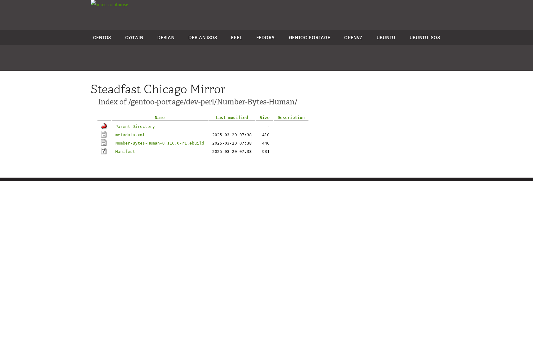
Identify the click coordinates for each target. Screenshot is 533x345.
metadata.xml (130, 135)
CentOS (102, 37)
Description (291, 117)
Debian (165, 37)
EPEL (236, 37)
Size (265, 117)
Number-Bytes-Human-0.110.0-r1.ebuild (159, 143)
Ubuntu (386, 37)
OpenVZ (353, 37)
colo (117, 4)
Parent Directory (135, 126)
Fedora (265, 37)
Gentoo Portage (309, 37)
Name (160, 117)
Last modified (232, 117)
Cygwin (134, 37)
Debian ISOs (202, 37)
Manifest (125, 151)
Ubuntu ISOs (425, 37)
